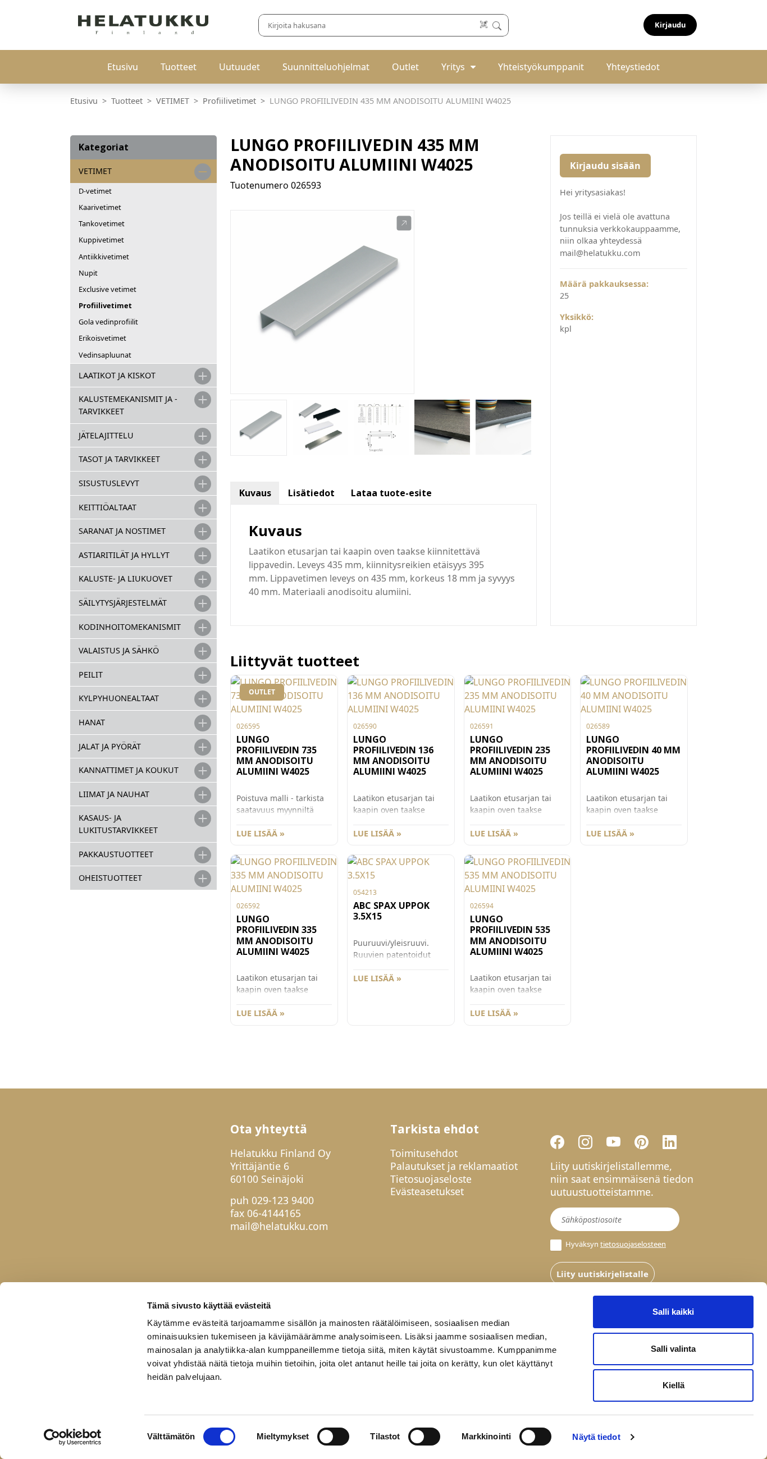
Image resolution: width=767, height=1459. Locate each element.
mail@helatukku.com (279, 1226)
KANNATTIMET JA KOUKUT (129, 770)
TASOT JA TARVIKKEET (119, 459)
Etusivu (122, 67)
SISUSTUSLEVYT (109, 483)
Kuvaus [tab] (255, 493)
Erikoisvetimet (102, 338)
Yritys (453, 67)
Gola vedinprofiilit (108, 322)
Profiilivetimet (229, 100)
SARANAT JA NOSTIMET (122, 530)
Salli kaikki (673, 1311)
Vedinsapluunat (105, 355)
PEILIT (91, 674)
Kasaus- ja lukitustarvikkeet (118, 823)
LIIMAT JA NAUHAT (114, 794)
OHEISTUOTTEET (110, 877)
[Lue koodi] (484, 25)
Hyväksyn (615, 1244)
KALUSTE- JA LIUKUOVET (125, 578)
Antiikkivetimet (104, 256)
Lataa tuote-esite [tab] (391, 493)
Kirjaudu (670, 25)
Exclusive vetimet (107, 289)
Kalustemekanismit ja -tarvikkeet (128, 405)
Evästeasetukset (427, 1191)
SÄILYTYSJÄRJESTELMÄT (123, 602)
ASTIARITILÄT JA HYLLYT (124, 555)
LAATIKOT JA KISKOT (117, 375)
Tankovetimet (102, 223)
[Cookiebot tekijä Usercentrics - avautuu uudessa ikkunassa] (73, 1437)
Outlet (405, 67)
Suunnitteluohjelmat (325, 67)
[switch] (333, 1437)
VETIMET (172, 100)
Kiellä (673, 1385)
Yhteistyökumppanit (541, 67)
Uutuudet (239, 67)
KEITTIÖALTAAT (107, 507)
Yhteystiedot (633, 67)
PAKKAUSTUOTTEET (116, 854)
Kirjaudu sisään (605, 165)
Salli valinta (673, 1348)
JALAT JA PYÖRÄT (110, 746)
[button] (404, 223)
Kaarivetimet (100, 207)
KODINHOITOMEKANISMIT (130, 626)
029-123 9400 (283, 1200)
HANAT (92, 722)
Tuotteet (179, 67)
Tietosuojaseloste (431, 1179)
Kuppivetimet (101, 240)
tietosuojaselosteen (633, 1244)
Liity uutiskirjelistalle (602, 1273)
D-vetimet (95, 191)
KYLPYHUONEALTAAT (119, 698)
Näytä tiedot (596, 1437)
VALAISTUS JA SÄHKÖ (119, 650)
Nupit (88, 273)
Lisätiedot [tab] (311, 493)
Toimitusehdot (424, 1153)
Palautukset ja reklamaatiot (454, 1166)
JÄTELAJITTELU (106, 435)
